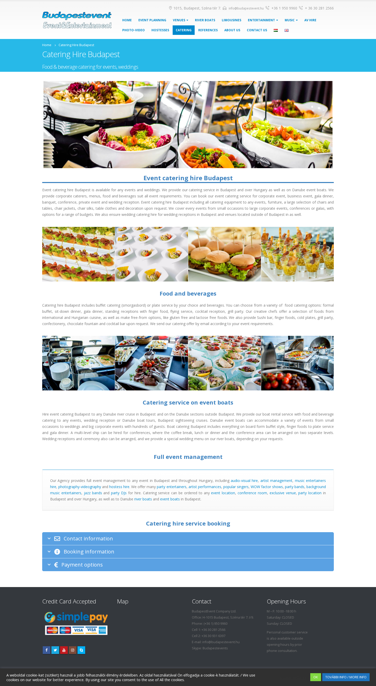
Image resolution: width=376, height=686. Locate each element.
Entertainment (261, 20)
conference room (252, 492)
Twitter (55, 650)
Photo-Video (133, 30)
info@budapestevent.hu (246, 8)
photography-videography (79, 486)
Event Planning (152, 20)
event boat (169, 499)
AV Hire (310, 20)
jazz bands (93, 492)
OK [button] (315, 677)
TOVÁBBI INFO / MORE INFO (346, 677)
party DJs (119, 492)
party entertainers (171, 486)
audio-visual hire (244, 480)
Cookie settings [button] (293, 677)
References (208, 30)
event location (223, 492)
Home (127, 20)
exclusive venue (283, 492)
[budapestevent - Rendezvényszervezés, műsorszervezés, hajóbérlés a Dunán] (77, 20)
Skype (81, 650)
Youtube (64, 650)
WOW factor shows (267, 486)
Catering (184, 30)
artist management (276, 480)
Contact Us (257, 30)
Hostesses (160, 30)
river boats (143, 499)
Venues (179, 20)
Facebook (46, 650)
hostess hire (119, 486)
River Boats (205, 20)
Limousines (231, 20)
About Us (232, 30)
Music (290, 20)
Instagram (72, 650)
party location (310, 492)
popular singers (236, 486)
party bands (294, 486)
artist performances (205, 486)
